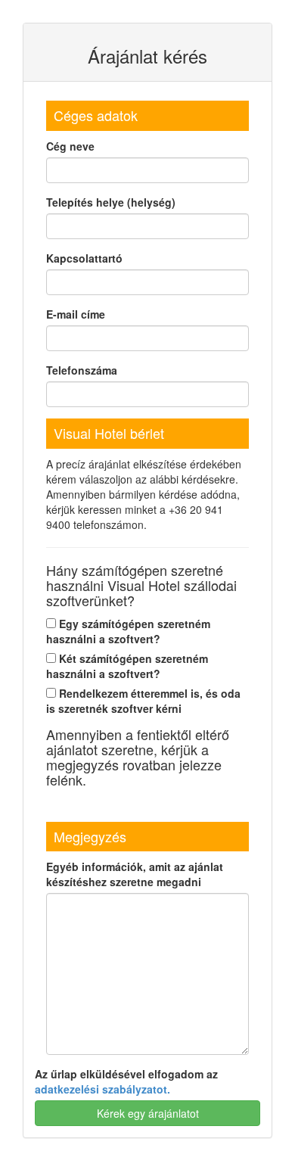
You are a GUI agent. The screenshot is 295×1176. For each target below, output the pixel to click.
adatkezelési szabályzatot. (102, 1089)
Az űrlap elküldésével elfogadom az (126, 1081)
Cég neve (70, 146)
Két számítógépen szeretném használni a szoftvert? (127, 666)
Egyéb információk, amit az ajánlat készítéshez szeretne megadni (134, 874)
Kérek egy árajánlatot (148, 1113)
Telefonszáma (81, 370)
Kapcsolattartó (84, 258)
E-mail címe (75, 314)
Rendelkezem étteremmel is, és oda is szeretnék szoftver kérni (143, 701)
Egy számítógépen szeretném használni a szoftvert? (128, 631)
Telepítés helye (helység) (110, 202)
